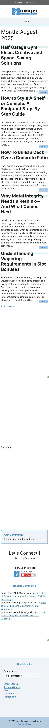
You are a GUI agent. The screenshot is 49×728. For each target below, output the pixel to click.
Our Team (9, 693)
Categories (9, 671)
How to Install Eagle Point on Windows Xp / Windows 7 (23, 605)
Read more (43, 92)
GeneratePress (24, 724)
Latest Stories (11, 684)
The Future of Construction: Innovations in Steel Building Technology (23, 596)
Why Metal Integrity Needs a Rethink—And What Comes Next (22, 203)
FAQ (6, 690)
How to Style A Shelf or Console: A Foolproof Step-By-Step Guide (23, 106)
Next (10, 306)
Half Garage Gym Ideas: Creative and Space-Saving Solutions (21, 55)
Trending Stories (12, 687)
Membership (10, 696)
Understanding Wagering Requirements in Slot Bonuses (23, 261)
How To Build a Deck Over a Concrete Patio (24, 155)
